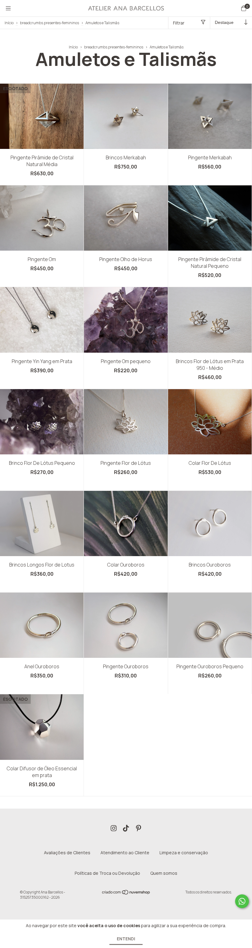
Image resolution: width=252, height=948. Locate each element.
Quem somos (163, 873)
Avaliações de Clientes (67, 852)
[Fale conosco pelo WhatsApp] (242, 901)
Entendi (126, 939)
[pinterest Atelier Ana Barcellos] (138, 828)
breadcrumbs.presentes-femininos (49, 22)
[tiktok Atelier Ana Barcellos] (126, 828)
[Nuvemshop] (126, 893)
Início (9, 22)
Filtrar (178, 23)
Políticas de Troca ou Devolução (107, 873)
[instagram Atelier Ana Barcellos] (114, 828)
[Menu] (8, 8)
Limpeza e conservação (183, 852)
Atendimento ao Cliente (124, 852)
